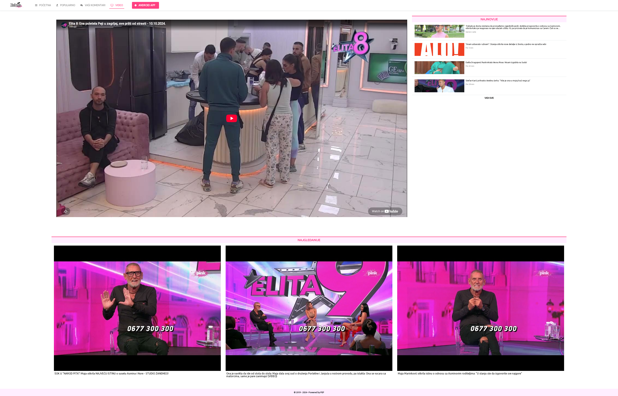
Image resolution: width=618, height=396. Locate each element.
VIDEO (119, 5)
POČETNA (45, 5)
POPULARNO (67, 5)
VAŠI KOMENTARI (94, 5)
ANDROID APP (146, 5)
